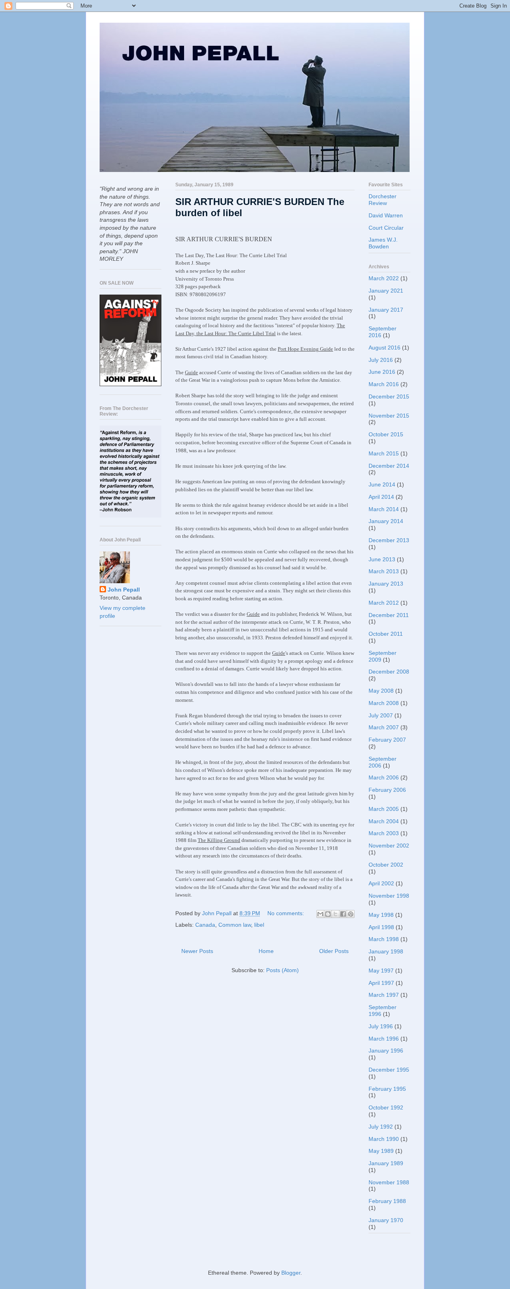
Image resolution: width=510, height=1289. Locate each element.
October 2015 (386, 434)
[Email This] (320, 914)
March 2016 (384, 384)
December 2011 (389, 615)
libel (259, 925)
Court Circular (386, 228)
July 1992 (381, 1126)
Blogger (290, 1272)
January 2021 (386, 290)
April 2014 (381, 497)
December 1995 (389, 1069)
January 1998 (386, 951)
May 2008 (381, 690)
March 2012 (384, 603)
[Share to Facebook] (343, 914)
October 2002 (386, 864)
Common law (234, 925)
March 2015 (384, 453)
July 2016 (381, 360)
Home (266, 951)
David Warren (386, 215)
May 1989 (381, 1151)
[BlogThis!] (328, 914)
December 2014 (389, 466)
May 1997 (381, 970)
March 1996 (384, 1038)
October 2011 (386, 634)
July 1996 (381, 1026)
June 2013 (382, 559)
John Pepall (124, 589)
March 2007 (384, 727)
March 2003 (384, 833)
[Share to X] (335, 914)
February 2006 (387, 790)
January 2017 (386, 310)
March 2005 (384, 809)
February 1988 (387, 1201)
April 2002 (381, 883)
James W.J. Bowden (383, 243)
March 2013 (384, 571)
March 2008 (384, 703)
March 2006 (384, 777)
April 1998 (381, 927)
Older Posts (334, 951)
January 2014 (386, 521)
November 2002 (389, 845)
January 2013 (386, 583)
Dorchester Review (382, 199)
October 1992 (386, 1107)
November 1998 (389, 896)
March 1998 (384, 939)
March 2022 (384, 278)
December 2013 (389, 540)
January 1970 (386, 1220)
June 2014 (382, 484)
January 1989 (386, 1163)
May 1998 (381, 915)
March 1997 (384, 995)
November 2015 (389, 415)
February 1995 (387, 1089)
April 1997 (381, 983)
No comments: (286, 913)
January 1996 (386, 1050)
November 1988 (389, 1182)
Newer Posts (197, 951)
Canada (205, 925)
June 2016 (382, 372)
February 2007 (387, 739)
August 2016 (384, 347)
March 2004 (384, 821)
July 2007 (381, 715)
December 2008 (389, 671)
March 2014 (384, 509)
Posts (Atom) (282, 970)
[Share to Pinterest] (351, 914)
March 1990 (384, 1139)
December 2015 (389, 396)
